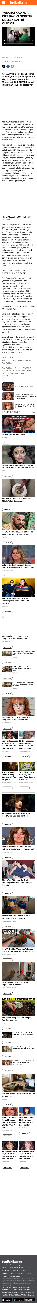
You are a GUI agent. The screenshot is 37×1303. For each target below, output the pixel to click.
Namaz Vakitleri (15, 1276)
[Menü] (3, 2)
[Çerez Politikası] (13, 1294)
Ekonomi (5, 1273)
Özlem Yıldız (7, 229)
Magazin (21, 1273)
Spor (13, 1273)
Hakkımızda (5, 1267)
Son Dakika (5, 1271)
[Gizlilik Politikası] (18, 1292)
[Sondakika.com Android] (18, 1300)
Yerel (29, 1273)
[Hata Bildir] (30, 1295)
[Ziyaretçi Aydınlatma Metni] (17, 1295)
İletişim (16, 1267)
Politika (4, 1276)
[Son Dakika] (18, 2)
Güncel (15, 1271)
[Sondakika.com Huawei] (30, 1300)
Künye (21, 1267)
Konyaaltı (6, 127)
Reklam (11, 1267)
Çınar (18, 337)
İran (12, 278)
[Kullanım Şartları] (7, 1292)
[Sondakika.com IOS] (7, 1300)
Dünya (23, 1271)
